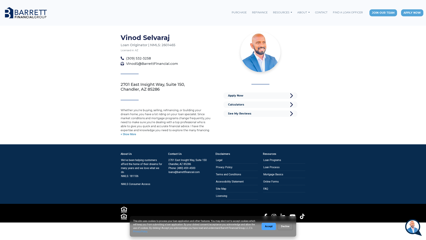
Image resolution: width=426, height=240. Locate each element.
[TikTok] (302, 216)
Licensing (221, 196)
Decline (285, 226)
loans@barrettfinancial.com (184, 172)
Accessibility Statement (230, 181)
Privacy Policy (224, 167)
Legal (219, 160)
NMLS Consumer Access (135, 184)
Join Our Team (383, 12)
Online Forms (271, 181)
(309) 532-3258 (138, 58)
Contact (321, 12)
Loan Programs (272, 160)
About (302, 12)
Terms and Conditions (228, 174)
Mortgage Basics (273, 174)
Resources (281, 12)
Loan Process (271, 167)
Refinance (260, 12)
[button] (128, 134)
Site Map (221, 188)
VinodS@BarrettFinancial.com (151, 64)
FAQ (265, 188)
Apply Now (412, 12)
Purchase (239, 12)
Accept (269, 226)
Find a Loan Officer (348, 12)
